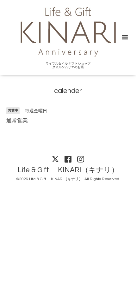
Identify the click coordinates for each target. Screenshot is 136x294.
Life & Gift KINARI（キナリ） (68, 170)
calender (68, 91)
